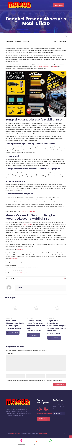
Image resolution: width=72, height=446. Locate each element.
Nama (8, 373)
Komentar (9, 353)
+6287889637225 (17, 271)
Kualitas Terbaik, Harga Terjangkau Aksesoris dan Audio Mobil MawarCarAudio (36, 325)
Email (28, 373)
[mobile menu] (47, 5)
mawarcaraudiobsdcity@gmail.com (19, 273)
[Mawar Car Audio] (19, 5)
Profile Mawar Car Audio (28, 211)
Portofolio (20, 249)
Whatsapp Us (59, 5)
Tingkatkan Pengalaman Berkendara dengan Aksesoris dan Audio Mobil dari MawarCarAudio (56, 327)
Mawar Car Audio (27, 224)
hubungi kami (14, 258)
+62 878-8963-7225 (17, 269)
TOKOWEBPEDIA (43, 433)
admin (17, 41)
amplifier (54, 67)
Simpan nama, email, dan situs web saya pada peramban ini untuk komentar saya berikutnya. (35, 380)
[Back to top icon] (64, 434)
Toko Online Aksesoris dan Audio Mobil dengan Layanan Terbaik (15, 324)
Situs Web (49, 373)
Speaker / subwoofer (43, 67)
